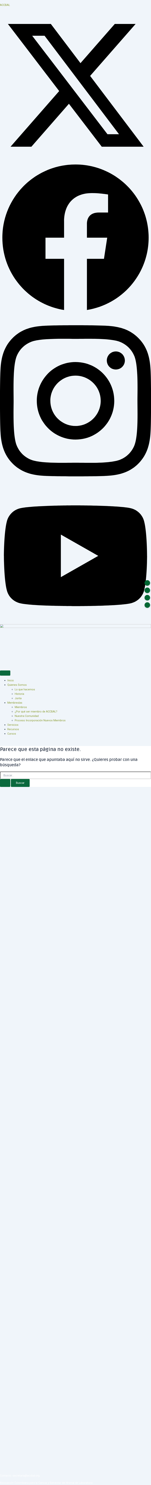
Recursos (13, 729)
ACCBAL (5, 5)
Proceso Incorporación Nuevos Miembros (40, 720)
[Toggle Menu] (5, 673)
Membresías (14, 702)
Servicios (12, 724)
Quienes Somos (17, 684)
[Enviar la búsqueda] (5, 783)
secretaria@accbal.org (26, 1475)
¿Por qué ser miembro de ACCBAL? (36, 711)
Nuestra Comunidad (27, 716)
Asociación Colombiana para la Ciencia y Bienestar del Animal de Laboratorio (46, 1482)
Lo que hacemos (25, 689)
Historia (19, 694)
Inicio (10, 680)
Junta (18, 698)
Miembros (21, 707)
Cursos (11, 733)
